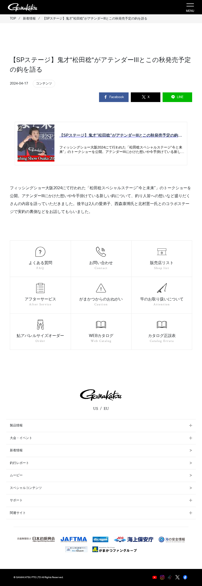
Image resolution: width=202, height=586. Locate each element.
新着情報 (16, 450)
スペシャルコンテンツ (26, 488)
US (95, 408)
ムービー (16, 475)
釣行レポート (19, 463)
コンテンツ (44, 83)
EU (106, 408)
